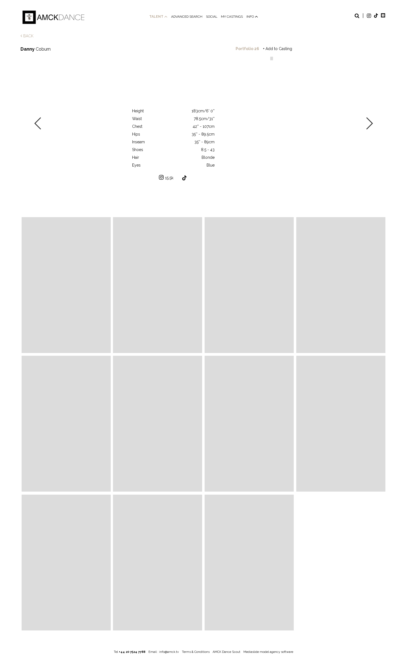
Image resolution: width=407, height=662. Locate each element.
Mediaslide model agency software (268, 652)
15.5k (169, 178)
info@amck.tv (169, 652)
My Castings (232, 17)
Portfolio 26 (247, 48)
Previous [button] (38, 123)
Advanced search (186, 17)
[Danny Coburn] (66, 285)
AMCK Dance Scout (226, 652)
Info (250, 17)
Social (211, 17)
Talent (156, 17)
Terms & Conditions (196, 652)
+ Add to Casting (277, 48)
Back (28, 36)
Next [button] (369, 123)
